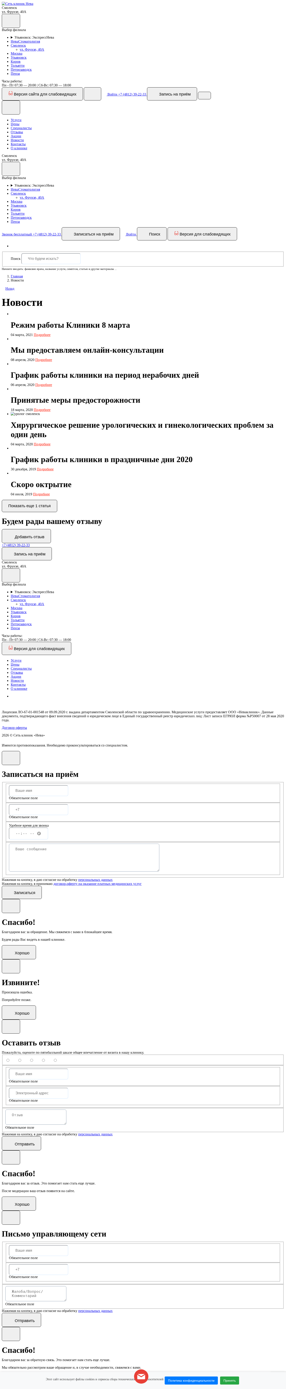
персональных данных (95, 880)
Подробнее (42, 335)
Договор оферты (14, 728)
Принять (229, 1380)
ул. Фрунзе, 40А (32, 49)
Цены (15, 124)
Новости (17, 140)
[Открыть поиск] (92, 93)
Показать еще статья (29, 506)
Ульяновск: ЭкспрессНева (34, 37)
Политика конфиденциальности (191, 1380)
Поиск (16, 259)
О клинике (19, 148)
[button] (17, 4)
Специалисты (21, 128)
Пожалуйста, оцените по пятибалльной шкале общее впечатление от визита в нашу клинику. (73, 1052)
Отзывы (17, 132)
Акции (16, 136)
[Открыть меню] (204, 95)
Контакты (18, 144)
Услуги (16, 120)
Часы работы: (12, 81)
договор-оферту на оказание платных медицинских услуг (97, 884)
